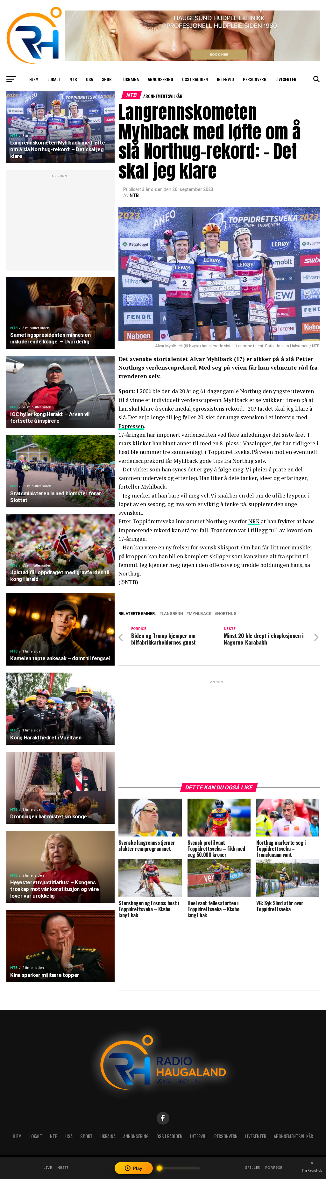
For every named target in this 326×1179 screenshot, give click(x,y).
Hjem (34, 79)
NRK (253, 521)
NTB (73, 79)
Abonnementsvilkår (162, 96)
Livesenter (285, 79)
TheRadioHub (312, 1170)
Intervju (225, 79)
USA (89, 79)
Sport (108, 79)
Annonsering (160, 79)
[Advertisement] (60, 223)
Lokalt (53, 79)
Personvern (254, 79)
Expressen (131, 426)
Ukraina (131, 79)
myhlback (200, 614)
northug (227, 614)
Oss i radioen (195, 79)
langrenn (172, 614)
